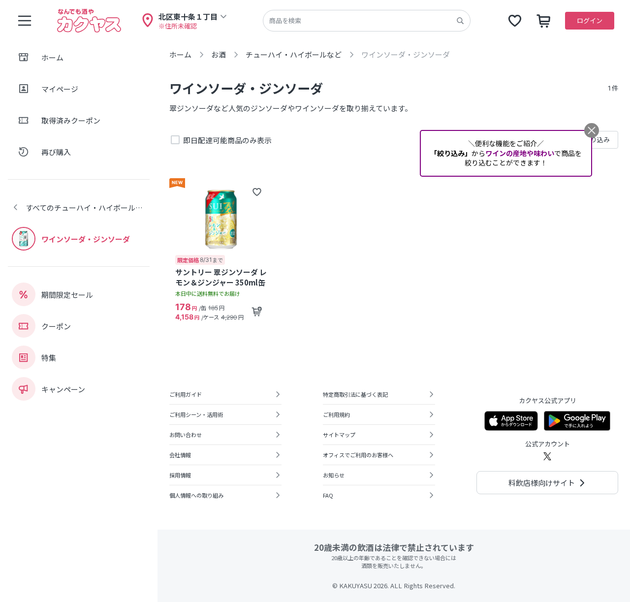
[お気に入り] (515, 21)
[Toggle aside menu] (24, 20)
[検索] (460, 20)
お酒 (218, 54)
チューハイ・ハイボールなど (294, 54)
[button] (257, 192)
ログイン (589, 20)
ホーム (180, 54)
